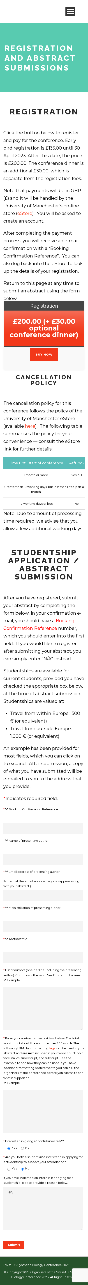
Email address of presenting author (34, 871)
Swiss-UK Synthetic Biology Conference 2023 (36, 1265)
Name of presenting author (29, 840)
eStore (24, 213)
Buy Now (44, 354)
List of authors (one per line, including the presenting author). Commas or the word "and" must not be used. (42, 975)
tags (52, 1048)
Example (13, 980)
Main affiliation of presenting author (34, 908)
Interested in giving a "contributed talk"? (33, 1141)
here (30, 426)
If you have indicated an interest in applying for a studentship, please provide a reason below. (38, 1180)
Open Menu (70, 11)
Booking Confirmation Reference (33, 809)
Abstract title (18, 939)
